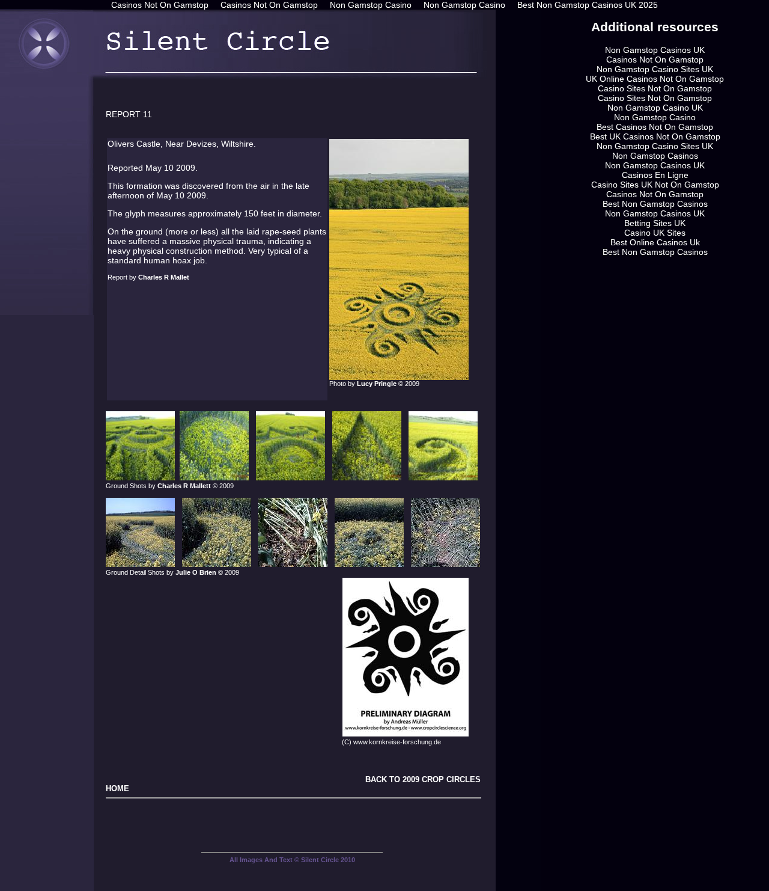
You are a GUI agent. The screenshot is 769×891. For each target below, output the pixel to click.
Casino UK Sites (654, 232)
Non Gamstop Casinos (655, 156)
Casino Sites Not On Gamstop (655, 88)
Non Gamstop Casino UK (655, 107)
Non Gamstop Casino (655, 117)
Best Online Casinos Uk (655, 242)
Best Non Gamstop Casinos (655, 204)
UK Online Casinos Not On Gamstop (655, 79)
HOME (117, 788)
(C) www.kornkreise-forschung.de (390, 742)
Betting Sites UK (654, 223)
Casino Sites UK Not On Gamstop (655, 184)
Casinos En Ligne (655, 175)
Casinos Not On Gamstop (655, 59)
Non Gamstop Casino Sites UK (655, 69)
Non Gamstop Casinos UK (655, 50)
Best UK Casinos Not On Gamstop (655, 136)
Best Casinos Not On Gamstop (655, 127)
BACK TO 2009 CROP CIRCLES (423, 779)
